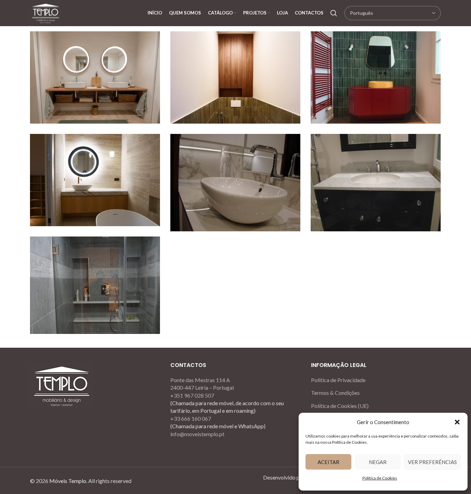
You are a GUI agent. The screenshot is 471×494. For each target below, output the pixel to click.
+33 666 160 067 (190, 418)
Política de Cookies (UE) (340, 405)
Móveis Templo (67, 480)
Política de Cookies (379, 478)
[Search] (334, 13)
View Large (151, 39)
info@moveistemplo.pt (197, 434)
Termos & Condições (335, 392)
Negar (378, 462)
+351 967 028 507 (192, 395)
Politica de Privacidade (338, 380)
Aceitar (328, 462)
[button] (457, 422)
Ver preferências (432, 462)
